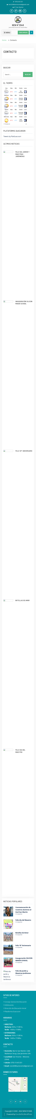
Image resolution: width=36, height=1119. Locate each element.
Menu (8, 33)
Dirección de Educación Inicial (15, 1008)
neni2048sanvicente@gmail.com (18, 4)
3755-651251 (19, 2)
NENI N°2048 (18, 25)
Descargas (23, 32)
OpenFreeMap (17, 1091)
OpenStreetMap (24, 1091)
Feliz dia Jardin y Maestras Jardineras (22, 154)
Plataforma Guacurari (12, 1011)
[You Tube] (20, 1101)
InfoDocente (9, 1005)
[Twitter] (16, 1101)
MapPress (12, 1091)
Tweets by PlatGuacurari (12, 136)
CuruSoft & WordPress (24, 1114)
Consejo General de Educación (16, 1002)
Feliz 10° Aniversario (23, 451)
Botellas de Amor (22, 600)
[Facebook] (11, 1101)
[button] (17, 1082)
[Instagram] (25, 1101)
